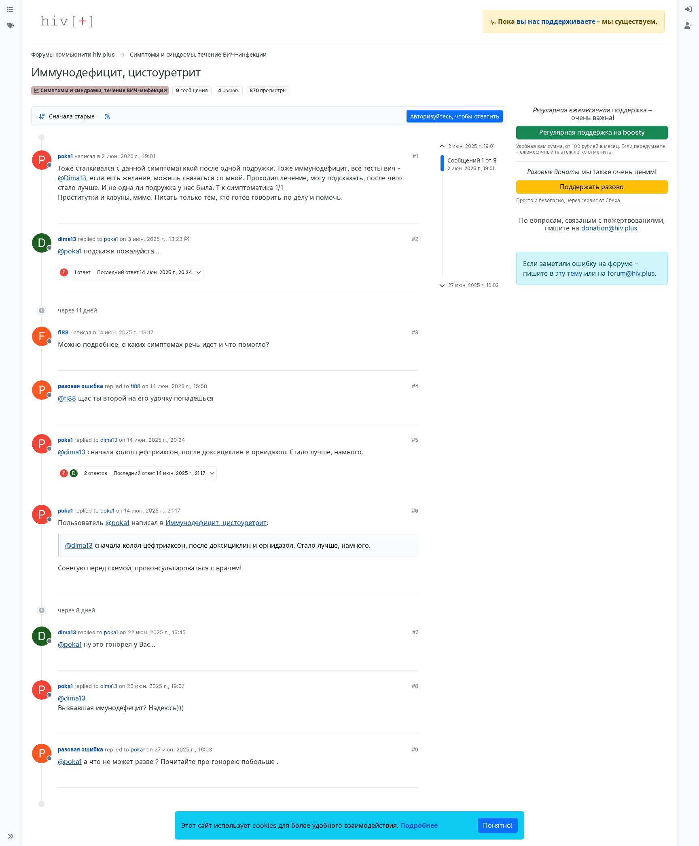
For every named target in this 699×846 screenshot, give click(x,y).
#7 (415, 632)
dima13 (67, 239)
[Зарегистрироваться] (688, 25)
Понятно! (498, 825)
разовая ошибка (80, 386)
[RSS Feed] (107, 116)
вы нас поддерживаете (556, 21)
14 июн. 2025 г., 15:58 (178, 386)
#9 (415, 749)
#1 (415, 156)
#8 (415, 686)
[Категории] (10, 9)
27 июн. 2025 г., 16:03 (183, 749)
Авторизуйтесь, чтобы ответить (454, 116)
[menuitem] (688, 9)
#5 (415, 440)
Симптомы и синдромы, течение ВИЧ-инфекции (103, 90)
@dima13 (71, 452)
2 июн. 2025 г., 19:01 (128, 156)
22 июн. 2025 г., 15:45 (157, 632)
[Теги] (10, 25)
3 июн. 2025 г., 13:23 (155, 239)
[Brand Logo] (66, 21)
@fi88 (67, 398)
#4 (415, 386)
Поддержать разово (592, 187)
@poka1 (70, 251)
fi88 (63, 332)
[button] (10, 836)
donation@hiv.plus (609, 228)
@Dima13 (72, 178)
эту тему (569, 273)
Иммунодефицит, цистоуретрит (216, 523)
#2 (415, 239)
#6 (415, 510)
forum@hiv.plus (631, 273)
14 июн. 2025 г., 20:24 (156, 440)
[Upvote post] (366, 214)
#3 (415, 332)
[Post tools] (411, 214)
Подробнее (419, 825)
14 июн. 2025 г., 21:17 (152, 510)
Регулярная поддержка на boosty (592, 132)
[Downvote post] (396, 214)
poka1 (65, 156)
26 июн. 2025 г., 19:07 (155, 686)
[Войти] (688, 9)
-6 (381, 214)
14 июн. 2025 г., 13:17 (125, 332)
